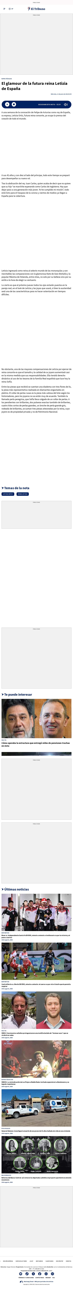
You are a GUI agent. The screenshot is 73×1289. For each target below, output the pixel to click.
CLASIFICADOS (49, 1261)
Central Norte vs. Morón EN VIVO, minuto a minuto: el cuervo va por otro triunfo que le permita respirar (36, 985)
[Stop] (14, 104)
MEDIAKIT (48, 1277)
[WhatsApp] (46, 1273)
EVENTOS (68, 1261)
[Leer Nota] (7, 104)
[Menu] (4, 9)
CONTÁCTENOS (39, 1277)
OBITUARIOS (39, 1261)
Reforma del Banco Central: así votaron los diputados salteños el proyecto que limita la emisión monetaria (36, 1179)
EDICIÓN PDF (59, 1261)
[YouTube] (20, 1273)
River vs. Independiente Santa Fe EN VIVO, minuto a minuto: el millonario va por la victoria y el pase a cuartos (36, 936)
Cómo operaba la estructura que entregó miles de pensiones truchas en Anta (36, 744)
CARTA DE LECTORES (21, 1261)
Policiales (6, 1128)
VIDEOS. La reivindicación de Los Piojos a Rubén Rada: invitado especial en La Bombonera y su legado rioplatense (35, 1083)
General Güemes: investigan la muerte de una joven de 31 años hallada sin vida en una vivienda (36, 1131)
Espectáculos (7, 79)
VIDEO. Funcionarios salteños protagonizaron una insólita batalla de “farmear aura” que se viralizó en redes (35, 1034)
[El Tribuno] (36, 8)
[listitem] (11, 9)
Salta (4, 740)
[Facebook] (39, 1273)
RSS (53, 1277)
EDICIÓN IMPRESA (8, 1261)
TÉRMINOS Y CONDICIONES (26, 1277)
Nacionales (6, 1175)
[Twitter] (33, 1273)
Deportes (5, 933)
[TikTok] (27, 1273)
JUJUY (31, 1261)
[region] (16, 44)
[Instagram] (52, 1273)
